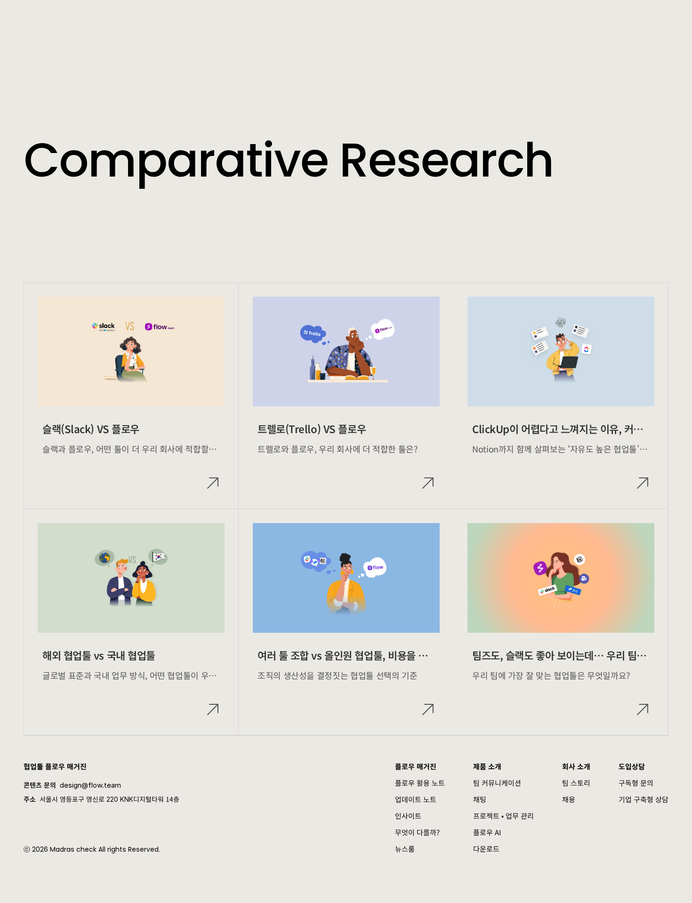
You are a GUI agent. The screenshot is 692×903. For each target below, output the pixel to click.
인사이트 (408, 816)
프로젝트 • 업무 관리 (503, 816)
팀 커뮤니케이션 (497, 783)
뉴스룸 (405, 849)
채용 (568, 799)
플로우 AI (487, 832)
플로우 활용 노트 (420, 783)
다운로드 (486, 849)
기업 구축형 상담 (643, 799)
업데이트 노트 (415, 799)
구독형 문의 (636, 783)
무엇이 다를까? (417, 832)
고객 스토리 (255, 19)
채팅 (479, 799)
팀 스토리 (576, 783)
